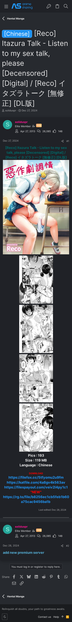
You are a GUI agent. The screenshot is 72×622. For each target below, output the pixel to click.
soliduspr (10, 110)
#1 (67, 141)
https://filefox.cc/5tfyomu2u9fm (36, 477)
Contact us (44, 616)
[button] (6, 6)
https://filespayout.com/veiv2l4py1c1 (36, 487)
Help (56, 616)
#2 (67, 545)
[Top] (62, 617)
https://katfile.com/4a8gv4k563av (36, 482)
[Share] (62, 141)
